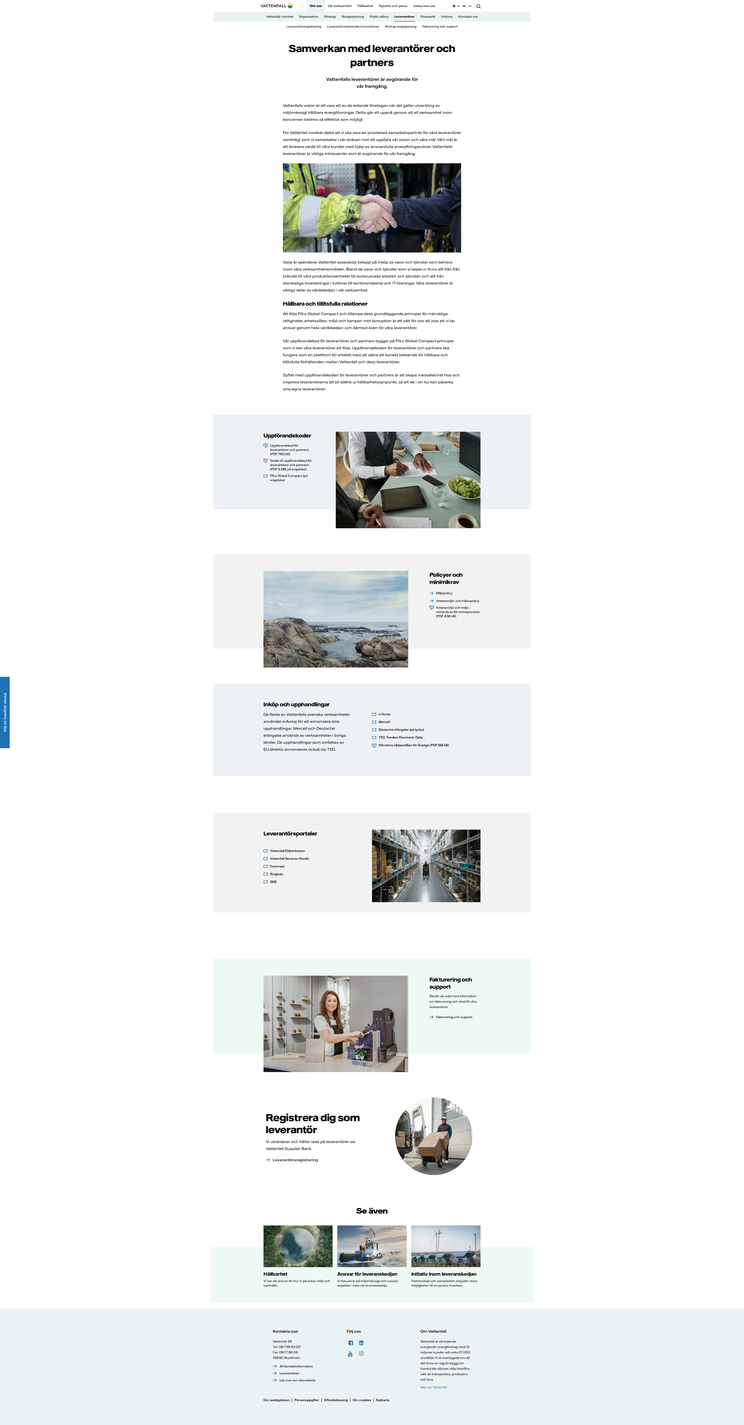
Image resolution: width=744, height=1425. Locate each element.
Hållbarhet (365, 6)
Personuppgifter (306, 1400)
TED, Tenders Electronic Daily (401, 737)
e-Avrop (384, 714)
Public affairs (379, 16)
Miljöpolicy (444, 593)
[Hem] (277, 6)
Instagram (361, 1353)
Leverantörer (404, 16)
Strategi (330, 16)
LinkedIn (361, 1343)
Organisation (308, 16)
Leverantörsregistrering (304, 26)
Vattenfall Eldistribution (287, 851)
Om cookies (362, 1400)
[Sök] (478, 6)
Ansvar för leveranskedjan (367, 1274)
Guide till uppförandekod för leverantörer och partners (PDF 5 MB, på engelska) (291, 465)
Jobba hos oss (424, 6)
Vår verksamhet (340, 6)
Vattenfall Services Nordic (289, 858)
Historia (447, 16)
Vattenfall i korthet (280, 16)
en (458, 5)
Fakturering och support (440, 26)
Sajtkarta (382, 1400)
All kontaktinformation (296, 1366)
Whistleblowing (336, 1400)
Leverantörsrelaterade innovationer (353, 26)
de (469, 5)
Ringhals (276, 874)
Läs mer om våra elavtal (297, 1380)
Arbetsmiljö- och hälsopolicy (457, 601)
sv (464, 5)
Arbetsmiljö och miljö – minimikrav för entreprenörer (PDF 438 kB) (458, 612)
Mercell (384, 722)
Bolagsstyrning (353, 16)
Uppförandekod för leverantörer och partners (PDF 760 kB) (289, 450)
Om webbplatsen (277, 1400)
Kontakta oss (468, 16)
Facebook (351, 1343)
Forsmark (277, 866)
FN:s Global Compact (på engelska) (288, 478)
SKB (273, 882)
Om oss (316, 6)
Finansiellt (427, 16)
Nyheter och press (393, 6)
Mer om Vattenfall (433, 1387)
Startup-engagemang (401, 26)
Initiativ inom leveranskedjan (443, 1274)
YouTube (351, 1353)
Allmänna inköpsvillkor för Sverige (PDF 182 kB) (414, 745)
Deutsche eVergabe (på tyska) (401, 730)
